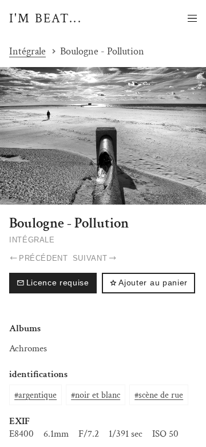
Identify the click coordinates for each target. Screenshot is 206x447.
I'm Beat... (45, 18)
